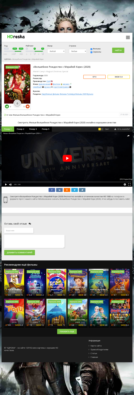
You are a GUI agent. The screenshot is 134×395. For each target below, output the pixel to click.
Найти (118, 50)
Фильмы (97, 48)
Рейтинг (29, 46)
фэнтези (56, 84)
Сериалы (97, 52)
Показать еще (67, 331)
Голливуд (71, 94)
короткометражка (61, 87)
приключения (44, 84)
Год (6, 46)
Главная (94, 357)
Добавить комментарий (19, 252)
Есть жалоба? (124, 129)
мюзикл (66, 84)
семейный (37, 87)
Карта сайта (96, 345)
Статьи (94, 353)
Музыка (90, 94)
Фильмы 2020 (80, 94)
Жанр (49, 46)
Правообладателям (99, 349)
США (48, 81)
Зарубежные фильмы (50, 94)
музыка (47, 87)
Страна (72, 46)
